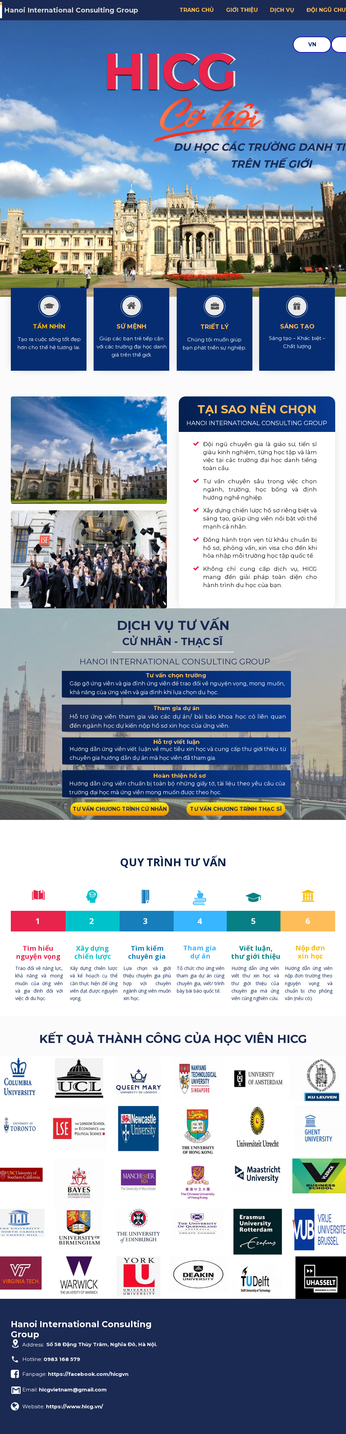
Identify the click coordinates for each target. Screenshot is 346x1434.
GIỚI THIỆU (242, 10)
